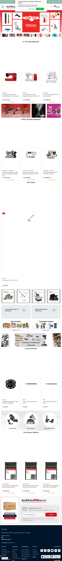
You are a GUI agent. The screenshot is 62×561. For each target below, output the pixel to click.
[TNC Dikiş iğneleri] (39, 111)
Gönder (51, 514)
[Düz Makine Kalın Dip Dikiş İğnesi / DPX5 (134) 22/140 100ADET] (51, 471)
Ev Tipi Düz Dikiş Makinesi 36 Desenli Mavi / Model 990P (50, 95)
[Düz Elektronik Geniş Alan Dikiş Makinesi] (31, 158)
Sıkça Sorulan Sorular (6, 559)
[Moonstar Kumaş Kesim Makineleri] (15, 111)
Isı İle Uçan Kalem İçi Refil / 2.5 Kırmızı (50, 402)
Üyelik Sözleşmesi (25, 549)
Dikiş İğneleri (15, 556)
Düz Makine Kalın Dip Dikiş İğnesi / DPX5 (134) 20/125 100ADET (10, 486)
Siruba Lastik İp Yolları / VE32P (9, 280)
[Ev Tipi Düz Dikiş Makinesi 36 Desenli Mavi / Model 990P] (51, 81)
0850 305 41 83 (6, 539)
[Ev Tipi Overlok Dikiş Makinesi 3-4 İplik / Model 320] (31, 81)
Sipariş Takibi (35, 554)
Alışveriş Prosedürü (25, 554)
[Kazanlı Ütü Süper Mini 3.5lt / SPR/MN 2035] (39, 296)
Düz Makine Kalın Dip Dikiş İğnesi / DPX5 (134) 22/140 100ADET (51, 486)
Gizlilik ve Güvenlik (25, 552)
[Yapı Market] (46, 325)
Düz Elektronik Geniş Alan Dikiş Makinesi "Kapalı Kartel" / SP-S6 (30, 173)
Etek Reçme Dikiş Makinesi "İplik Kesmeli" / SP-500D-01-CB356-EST (10, 174)
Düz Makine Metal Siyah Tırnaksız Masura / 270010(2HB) (10, 402)
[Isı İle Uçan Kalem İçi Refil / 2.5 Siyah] (31, 388)
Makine (13, 552)
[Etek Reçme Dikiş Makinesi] (10, 158)
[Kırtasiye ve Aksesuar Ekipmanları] (31, 340)
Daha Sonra (32, 9)
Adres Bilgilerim (35, 557)
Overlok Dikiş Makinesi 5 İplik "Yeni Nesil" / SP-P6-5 (50, 173)
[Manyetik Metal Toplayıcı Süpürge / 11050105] (23, 296)
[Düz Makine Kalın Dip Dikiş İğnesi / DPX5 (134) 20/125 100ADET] (10, 471)
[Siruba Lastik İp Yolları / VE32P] (31, 244)
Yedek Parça (14, 554)
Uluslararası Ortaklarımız (4, 554)
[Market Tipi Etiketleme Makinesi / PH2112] (54, 296)
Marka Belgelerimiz (6, 552)
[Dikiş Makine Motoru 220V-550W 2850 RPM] (8, 296)
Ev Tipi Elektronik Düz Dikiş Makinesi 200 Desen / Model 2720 (10, 95)
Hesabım (35, 549)
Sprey (13, 560)
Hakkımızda (4, 549)
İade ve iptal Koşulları (26, 556)
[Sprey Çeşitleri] (15, 325)
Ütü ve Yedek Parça (16, 558)
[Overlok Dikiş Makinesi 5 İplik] (51, 158)
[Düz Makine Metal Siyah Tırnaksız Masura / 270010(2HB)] (10, 388)
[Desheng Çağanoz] (54, 111)
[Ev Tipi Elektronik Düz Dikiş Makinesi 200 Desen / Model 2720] (10, 81)
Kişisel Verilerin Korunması (24, 559)
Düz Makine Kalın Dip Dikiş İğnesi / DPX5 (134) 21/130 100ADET (31, 486)
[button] (5, 35)
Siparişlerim (35, 552)
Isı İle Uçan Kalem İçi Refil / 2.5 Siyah (30, 402)
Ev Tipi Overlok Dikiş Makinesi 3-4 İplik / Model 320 (31, 95)
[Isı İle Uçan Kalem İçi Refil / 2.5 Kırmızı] (51, 388)
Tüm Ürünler (24, 310)
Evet (40, 9)
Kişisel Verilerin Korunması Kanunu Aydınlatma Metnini (41, 518)
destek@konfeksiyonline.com (8, 542)
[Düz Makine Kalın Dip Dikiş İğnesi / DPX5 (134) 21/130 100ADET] (31, 471)
